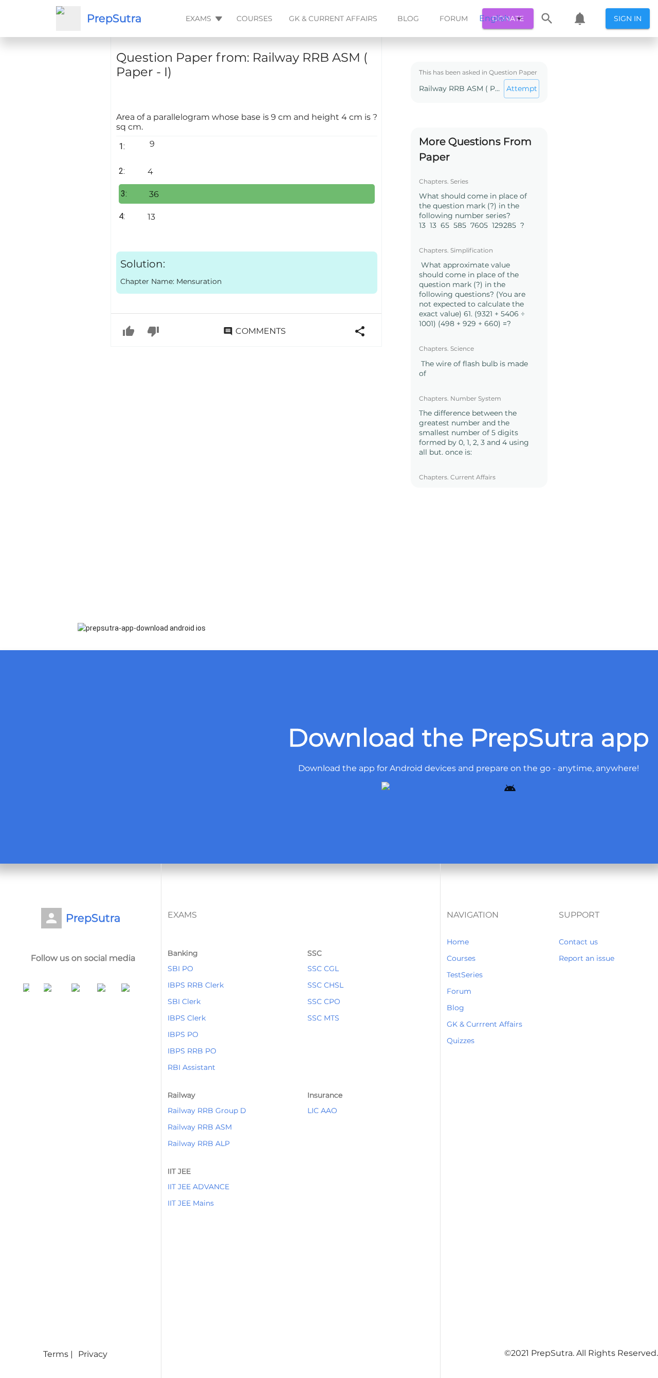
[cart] (579, 18)
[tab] (203, 18)
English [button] (494, 18)
